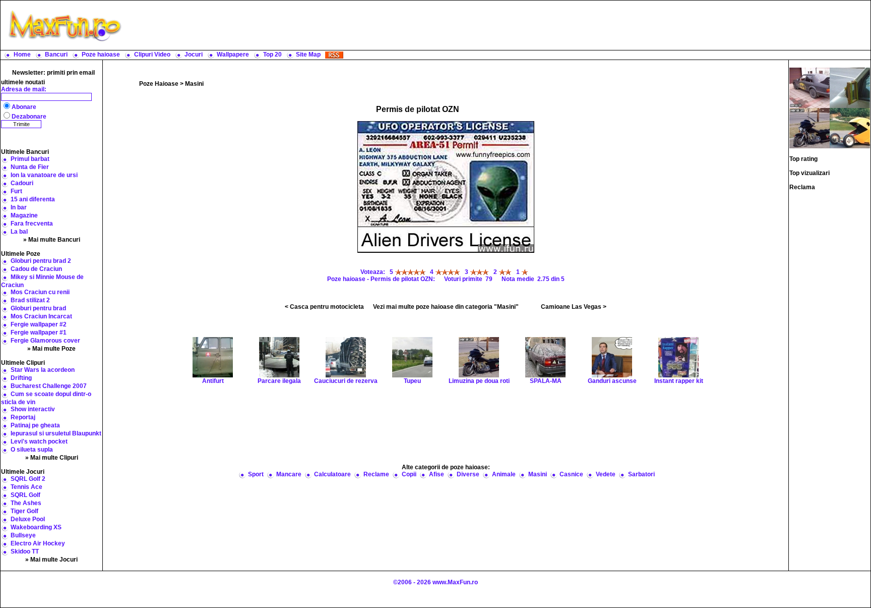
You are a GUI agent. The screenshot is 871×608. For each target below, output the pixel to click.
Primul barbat (30, 158)
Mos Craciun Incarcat (41, 316)
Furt (16, 191)
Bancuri (56, 54)
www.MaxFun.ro (455, 582)
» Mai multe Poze (51, 348)
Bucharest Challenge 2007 (49, 386)
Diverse (468, 474)
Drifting (21, 377)
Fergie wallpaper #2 (39, 324)
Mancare (288, 474)
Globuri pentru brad (38, 308)
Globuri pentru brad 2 (41, 260)
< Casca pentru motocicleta (324, 306)
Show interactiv (33, 409)
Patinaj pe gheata (35, 425)
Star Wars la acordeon (43, 369)
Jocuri (193, 54)
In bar (19, 207)
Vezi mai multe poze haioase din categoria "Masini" (446, 306)
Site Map (308, 54)
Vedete (605, 474)
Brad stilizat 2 (30, 300)
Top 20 (272, 54)
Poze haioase (101, 54)
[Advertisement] (498, 25)
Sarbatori (641, 474)
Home (22, 54)
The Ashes (26, 503)
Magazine (24, 215)
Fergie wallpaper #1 (39, 332)
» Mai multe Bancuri (51, 239)
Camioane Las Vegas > (573, 306)
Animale (504, 474)
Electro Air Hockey (38, 543)
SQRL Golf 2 (28, 478)
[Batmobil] (809, 87)
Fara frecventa (32, 223)
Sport (256, 474)
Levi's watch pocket (39, 441)
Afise (436, 474)
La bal (19, 231)
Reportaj (23, 417)
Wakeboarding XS (36, 527)
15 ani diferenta (33, 199)
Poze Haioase (158, 83)
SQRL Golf (25, 495)
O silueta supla (32, 449)
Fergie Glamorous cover (45, 340)
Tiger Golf (24, 511)
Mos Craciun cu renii (40, 292)
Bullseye (23, 535)
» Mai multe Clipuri (51, 457)
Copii (409, 474)
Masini (194, 83)
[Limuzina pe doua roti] (809, 127)
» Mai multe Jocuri (51, 559)
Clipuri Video (152, 54)
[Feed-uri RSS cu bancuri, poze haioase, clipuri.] (334, 54)
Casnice (571, 474)
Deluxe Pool (28, 519)
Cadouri (22, 183)
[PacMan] (850, 127)
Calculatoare (332, 474)
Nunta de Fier (30, 167)
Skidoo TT (25, 551)
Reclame (376, 474)
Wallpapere (233, 54)
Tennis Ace (26, 486)
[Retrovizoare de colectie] (850, 87)
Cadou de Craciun (36, 268)
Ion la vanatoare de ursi (44, 175)
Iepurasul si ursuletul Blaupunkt (56, 433)
